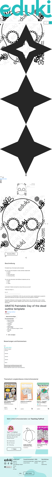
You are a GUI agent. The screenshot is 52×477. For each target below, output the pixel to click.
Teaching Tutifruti (11, 312)
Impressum (44, 461)
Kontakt (36, 462)
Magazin (15, 461)
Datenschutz (44, 464)
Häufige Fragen (37, 461)
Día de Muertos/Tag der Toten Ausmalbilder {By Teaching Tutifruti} (42, 445)
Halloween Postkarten (26, 401)
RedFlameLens (24, 402)
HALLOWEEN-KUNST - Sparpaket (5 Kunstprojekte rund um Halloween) (10, 402)
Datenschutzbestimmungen (23, 374)
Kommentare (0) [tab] (17, 365)
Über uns (15, 462)
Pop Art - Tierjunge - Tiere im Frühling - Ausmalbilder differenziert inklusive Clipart (42, 402)
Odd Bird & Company (42, 405)
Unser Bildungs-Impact (18, 464)
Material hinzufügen (11, 316)
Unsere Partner (26, 462)
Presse (14, 466)
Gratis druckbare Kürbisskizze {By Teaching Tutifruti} (28, 445)
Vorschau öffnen (11, 253)
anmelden (8, 376)
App (14, 467)
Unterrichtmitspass (8, 404)
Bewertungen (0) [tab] (8, 365)
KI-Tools (14, 469)
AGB (42, 462)
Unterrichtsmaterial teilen (28, 461)
